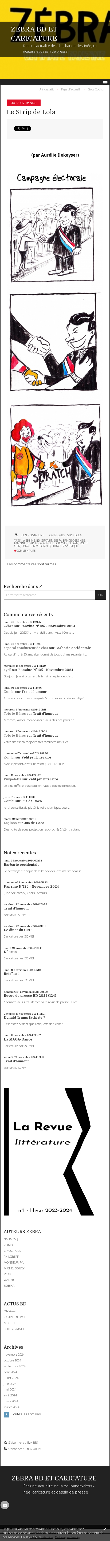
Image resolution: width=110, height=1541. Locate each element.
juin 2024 (10, 1384)
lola (38, 543)
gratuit (46, 540)
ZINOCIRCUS (12, 1251)
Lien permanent (32, 535)
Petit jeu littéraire (36, 757)
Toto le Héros (15, 714)
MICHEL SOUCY (14, 1268)
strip (30, 543)
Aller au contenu (15, 3)
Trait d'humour (34, 692)
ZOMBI (8, 1245)
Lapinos (10, 823)
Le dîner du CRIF (18, 930)
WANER (9, 1280)
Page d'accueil (70, 89)
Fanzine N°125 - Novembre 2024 (47, 626)
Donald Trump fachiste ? (24, 1017)
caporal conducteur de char (26, 648)
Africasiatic (47, 89)
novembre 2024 (14, 1354)
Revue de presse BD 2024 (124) (30, 996)
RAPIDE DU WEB (15, 1317)
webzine (29, 540)
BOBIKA (9, 1286)
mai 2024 (10, 1389)
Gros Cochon (96, 89)
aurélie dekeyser (55, 543)
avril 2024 (10, 1395)
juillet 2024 (11, 1378)
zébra (57, 540)
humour (58, 546)
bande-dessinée (74, 540)
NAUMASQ (11, 1239)
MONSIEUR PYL (14, 1262)
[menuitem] (48, 89)
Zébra (8, 626)
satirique (71, 546)
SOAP (7, 1274)
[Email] (5, 1505)
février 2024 (11, 1407)
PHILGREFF (11, 1256)
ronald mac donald (36, 546)
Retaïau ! (11, 974)
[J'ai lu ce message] (105, 1529)
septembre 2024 (14, 1366)
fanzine (20, 543)
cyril (7, 670)
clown (73, 543)
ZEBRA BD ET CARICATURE (54, 1478)
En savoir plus (31, 1537)
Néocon (10, 952)
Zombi (9, 692)
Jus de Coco (31, 801)
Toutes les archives (26, 1414)
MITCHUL (10, 1323)
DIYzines (9, 1311)
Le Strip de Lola (31, 112)
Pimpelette (12, 779)
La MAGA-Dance (18, 1039)
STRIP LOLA (74, 535)
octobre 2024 (12, 1360)
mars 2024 (11, 1401)
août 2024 (10, 1372)
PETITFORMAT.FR (15, 1329)
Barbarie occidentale (73, 648)
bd (38, 540)
